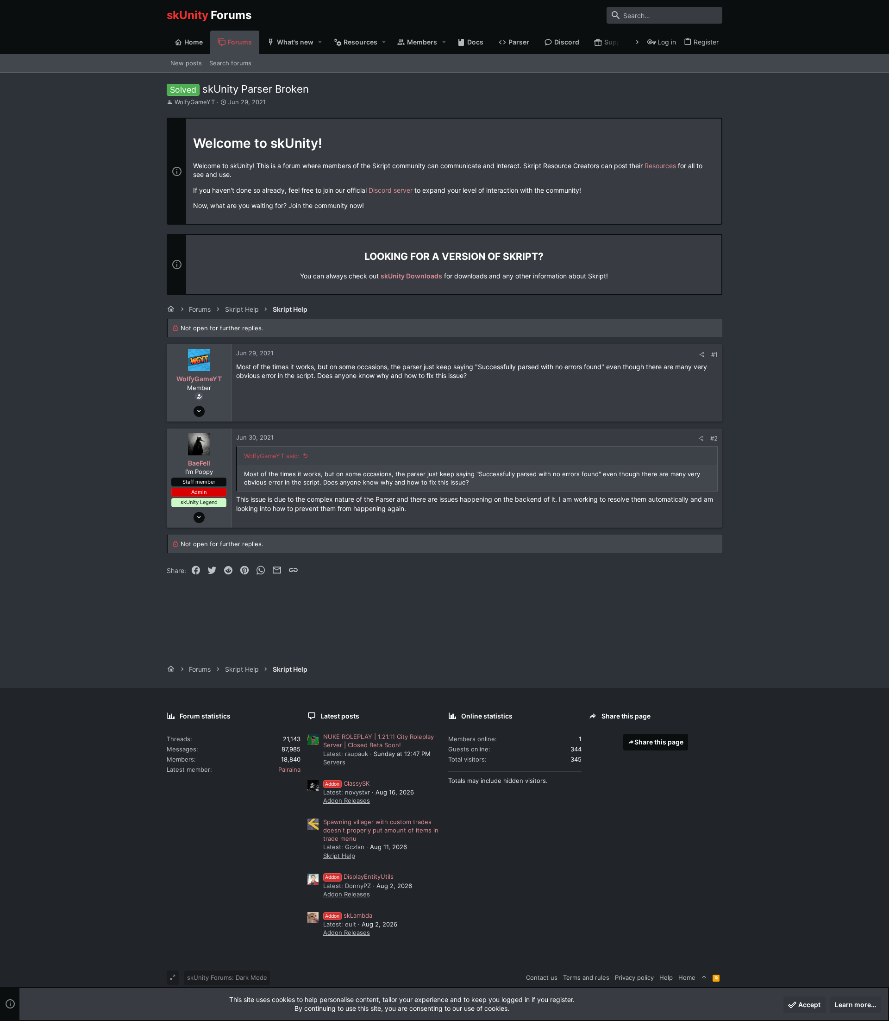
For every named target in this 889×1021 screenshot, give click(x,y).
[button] (320, 42)
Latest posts (339, 716)
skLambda (348, 915)
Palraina (289, 769)
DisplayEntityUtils (359, 876)
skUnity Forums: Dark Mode (227, 977)
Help (666, 977)
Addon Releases (346, 800)
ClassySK (347, 783)
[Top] (704, 977)
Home (686, 977)
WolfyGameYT (195, 102)
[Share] (701, 354)
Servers (334, 762)
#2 (714, 438)
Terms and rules (586, 977)
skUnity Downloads (411, 276)
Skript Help (339, 855)
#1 (714, 354)
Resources (660, 166)
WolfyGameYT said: (272, 456)
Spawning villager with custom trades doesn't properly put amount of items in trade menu (380, 830)
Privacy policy (634, 977)
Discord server (391, 190)
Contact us (541, 977)
